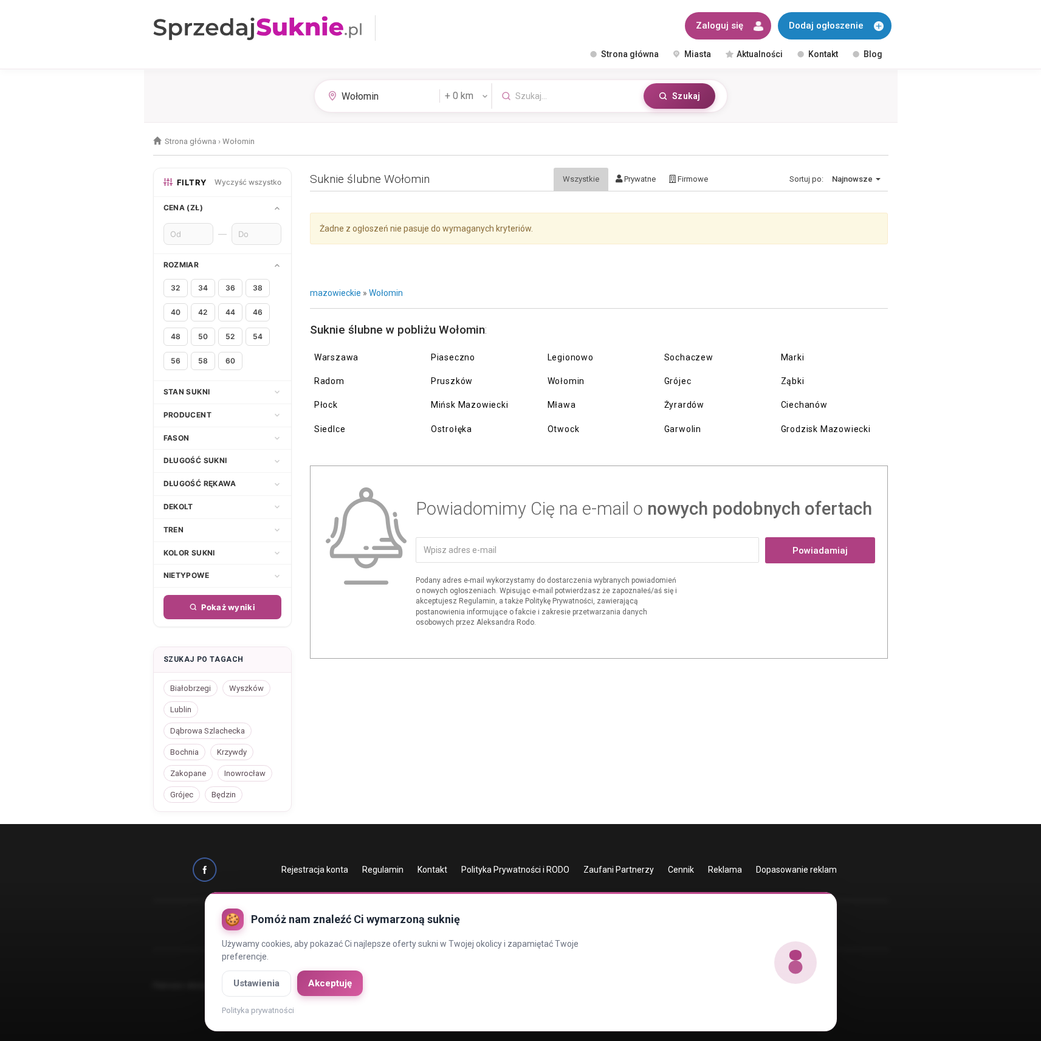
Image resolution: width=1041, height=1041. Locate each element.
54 (258, 336)
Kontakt (823, 54)
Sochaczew (688, 357)
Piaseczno (453, 357)
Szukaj (686, 96)
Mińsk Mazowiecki (470, 405)
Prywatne (639, 179)
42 (202, 312)
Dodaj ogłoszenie (826, 25)
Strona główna (630, 54)
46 (258, 312)
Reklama (725, 869)
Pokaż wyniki (228, 607)
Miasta (697, 54)
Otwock (564, 429)
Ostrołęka (451, 429)
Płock (326, 405)
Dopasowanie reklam (796, 869)
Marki (793, 357)
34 (203, 287)
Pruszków (452, 381)
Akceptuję (330, 983)
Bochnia (184, 752)
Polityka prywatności (258, 1010)
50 (203, 336)
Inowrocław (245, 773)
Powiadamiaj (820, 550)
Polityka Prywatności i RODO (515, 869)
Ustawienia (256, 983)
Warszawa (336, 357)
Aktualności (760, 54)
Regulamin (383, 869)
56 (175, 360)
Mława (562, 405)
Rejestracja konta (314, 869)
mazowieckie (335, 293)
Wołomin (386, 293)
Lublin (180, 709)
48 (175, 336)
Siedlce (330, 429)
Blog (873, 54)
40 (175, 312)
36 (230, 287)
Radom (329, 381)
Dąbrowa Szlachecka (207, 730)
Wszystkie (581, 179)
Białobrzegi (190, 688)
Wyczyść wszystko (248, 182)
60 (230, 360)
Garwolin (682, 429)
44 (230, 312)
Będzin (223, 794)
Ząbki (793, 381)
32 (175, 287)
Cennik (681, 869)
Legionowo (571, 357)
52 (230, 336)
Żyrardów (684, 405)
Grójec (678, 381)
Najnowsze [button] (853, 179)
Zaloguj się (719, 25)
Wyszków (246, 688)
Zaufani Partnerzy (618, 869)
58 (203, 360)
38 (258, 287)
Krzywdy (232, 752)
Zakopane (188, 773)
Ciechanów (804, 405)
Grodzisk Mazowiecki (826, 429)
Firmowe (692, 179)
